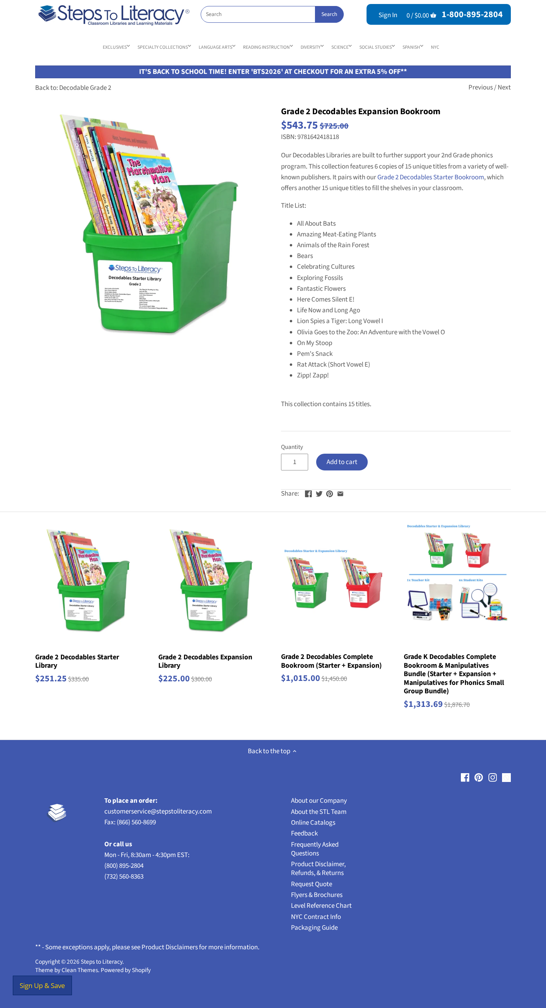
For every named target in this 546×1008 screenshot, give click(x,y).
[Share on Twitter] (319, 493)
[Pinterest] (478, 777)
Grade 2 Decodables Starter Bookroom (430, 177)
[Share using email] (340, 493)
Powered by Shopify (126, 970)
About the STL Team (319, 812)
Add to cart (342, 462)
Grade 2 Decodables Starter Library (77, 661)
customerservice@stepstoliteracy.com (158, 811)
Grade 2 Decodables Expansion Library (205, 661)
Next (504, 87)
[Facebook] (465, 777)
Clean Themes (80, 970)
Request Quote (311, 884)
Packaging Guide (314, 928)
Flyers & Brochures (317, 895)
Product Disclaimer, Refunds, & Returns (318, 868)
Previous (480, 87)
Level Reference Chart (321, 906)
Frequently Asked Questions (315, 849)
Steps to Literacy (101, 961)
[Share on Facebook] (308, 493)
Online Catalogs (313, 822)
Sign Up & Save (42, 985)
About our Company (319, 801)
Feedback (304, 833)
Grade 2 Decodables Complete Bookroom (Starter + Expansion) (331, 661)
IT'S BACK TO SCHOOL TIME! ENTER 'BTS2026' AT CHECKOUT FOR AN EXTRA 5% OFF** (273, 72)
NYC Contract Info (316, 917)
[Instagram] (492, 777)
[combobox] (272, 14)
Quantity (292, 446)
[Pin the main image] (329, 493)
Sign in (388, 15)
